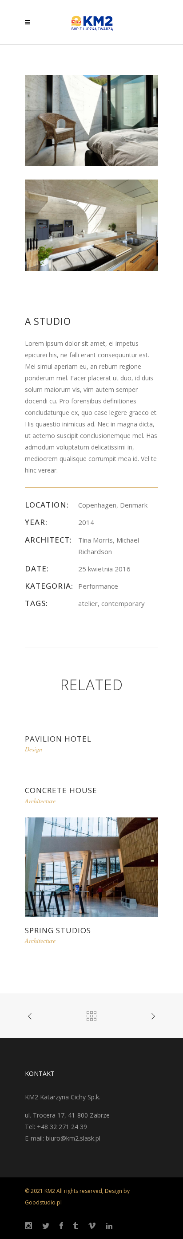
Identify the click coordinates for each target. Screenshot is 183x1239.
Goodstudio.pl (43, 1202)
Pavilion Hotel (58, 739)
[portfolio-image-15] (91, 120)
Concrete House (61, 790)
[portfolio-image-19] (91, 224)
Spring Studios (58, 930)
